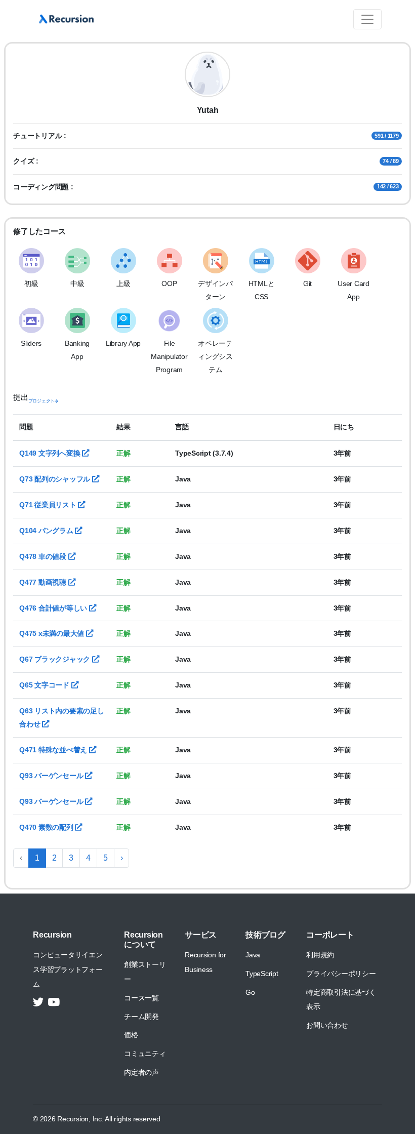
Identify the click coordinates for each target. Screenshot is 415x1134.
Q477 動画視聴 (43, 582)
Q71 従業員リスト (48, 505)
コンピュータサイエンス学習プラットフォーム (68, 969)
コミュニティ (145, 1053)
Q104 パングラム (47, 530)
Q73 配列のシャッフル (55, 479)
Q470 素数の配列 (47, 827)
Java (252, 955)
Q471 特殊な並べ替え (54, 750)
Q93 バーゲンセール (52, 776)
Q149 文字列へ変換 (50, 453)
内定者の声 (141, 1072)
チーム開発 (141, 1016)
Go (250, 992)
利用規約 (320, 955)
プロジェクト (41, 400)
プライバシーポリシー (341, 973)
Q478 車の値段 (43, 556)
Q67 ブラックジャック (55, 659)
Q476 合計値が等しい (54, 608)
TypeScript (261, 973)
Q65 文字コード (45, 685)
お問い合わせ (327, 1025)
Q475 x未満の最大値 (52, 633)
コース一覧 (141, 998)
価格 (131, 1035)
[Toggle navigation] (367, 19)
